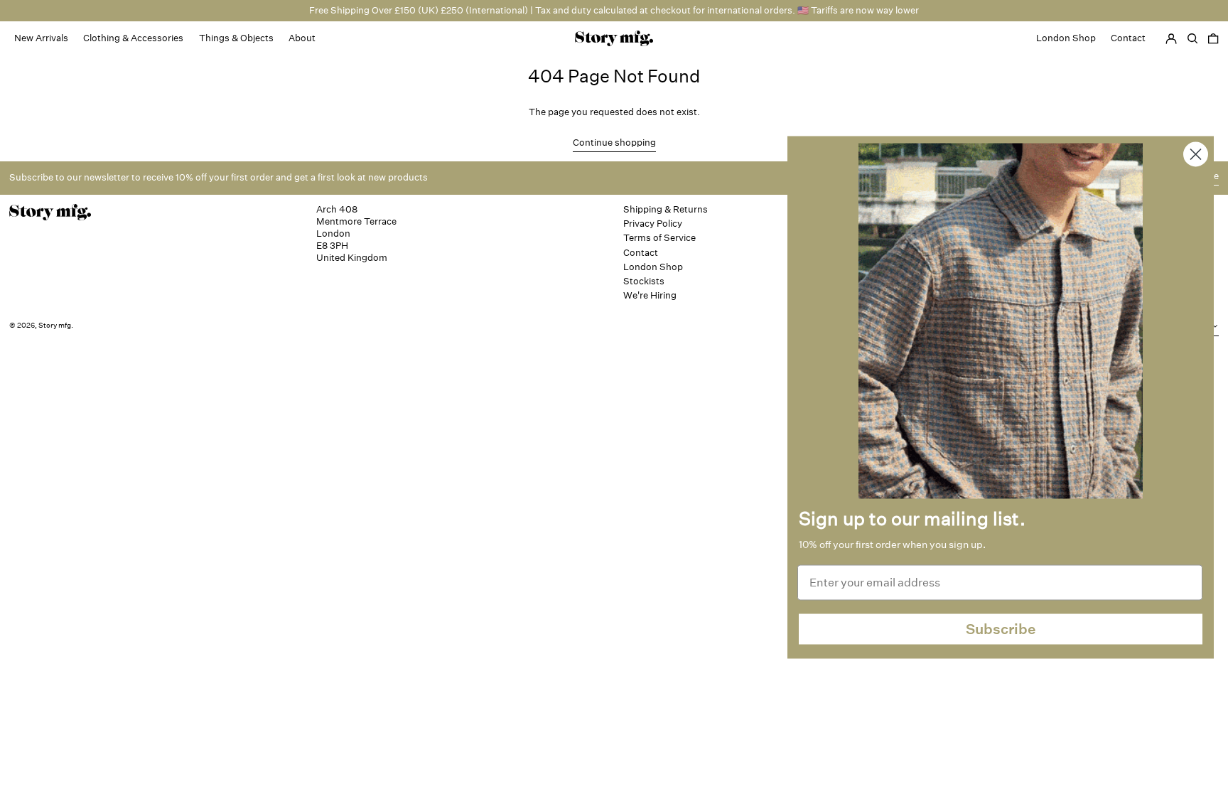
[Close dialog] (1195, 153)
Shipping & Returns (665, 209)
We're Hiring (650, 295)
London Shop (653, 267)
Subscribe (1001, 629)
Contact (640, 253)
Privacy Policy (652, 224)
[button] (1213, 38)
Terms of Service (659, 238)
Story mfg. (55, 326)
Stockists (643, 281)
